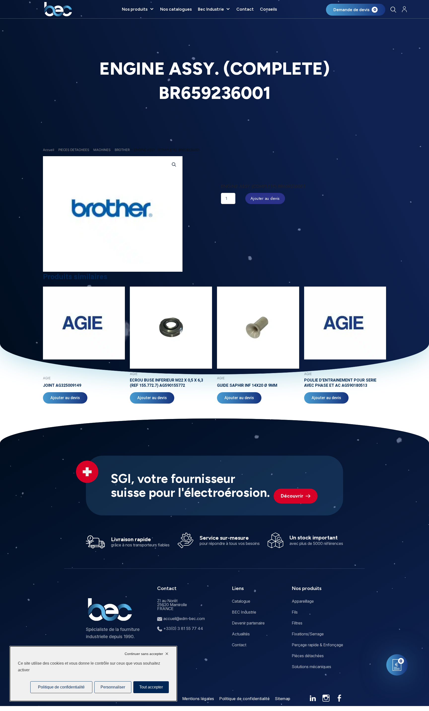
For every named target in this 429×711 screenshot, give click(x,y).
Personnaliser (113, 687)
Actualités (241, 633)
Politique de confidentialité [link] (61, 687)
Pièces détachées (308, 655)
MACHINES (101, 150)
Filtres (297, 623)
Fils (295, 612)
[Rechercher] (393, 9)
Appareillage (303, 601)
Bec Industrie (211, 9)
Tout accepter (151, 687)
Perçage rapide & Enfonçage (317, 644)
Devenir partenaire (248, 623)
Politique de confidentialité (244, 698)
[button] (174, 164)
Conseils (268, 9)
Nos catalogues (176, 9)
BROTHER (122, 150)
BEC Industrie (244, 612)
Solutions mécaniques (311, 666)
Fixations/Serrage (308, 633)
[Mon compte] (404, 9)
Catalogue (241, 601)
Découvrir (292, 496)
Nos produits (134, 9)
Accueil (48, 150)
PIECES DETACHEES (73, 150)
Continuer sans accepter (144, 654)
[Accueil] (58, 9)
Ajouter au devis (265, 198)
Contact (245, 9)
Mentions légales (198, 698)
